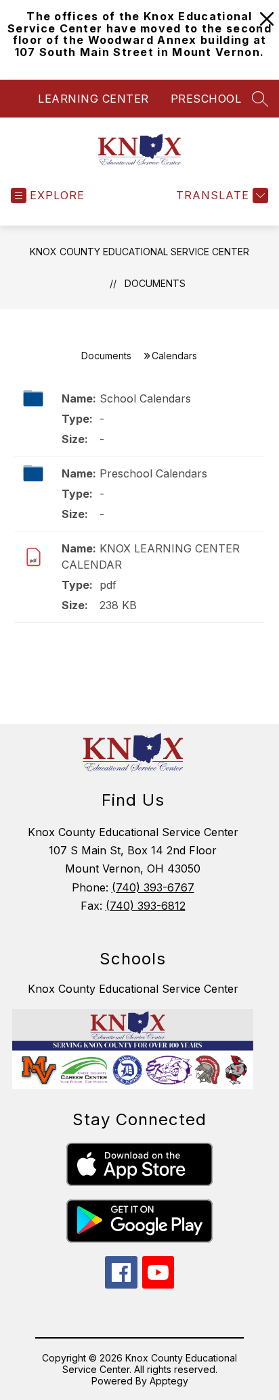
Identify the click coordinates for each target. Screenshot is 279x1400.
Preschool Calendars (153, 473)
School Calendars (145, 398)
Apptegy (169, 1380)
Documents (155, 283)
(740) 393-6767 (153, 887)
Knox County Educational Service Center (139, 251)
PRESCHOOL (206, 98)
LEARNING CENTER (93, 98)
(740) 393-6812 (146, 905)
